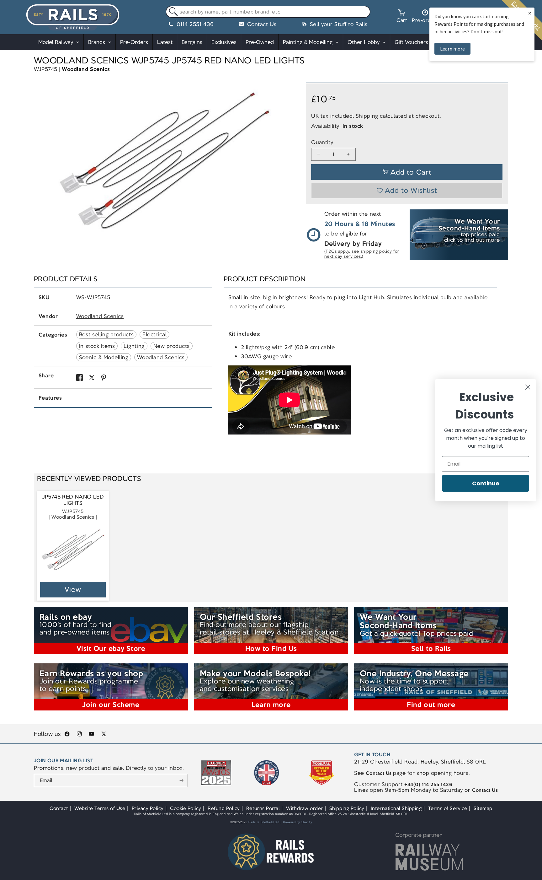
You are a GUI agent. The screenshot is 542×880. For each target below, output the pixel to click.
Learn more (452, 49)
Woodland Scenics (86, 69)
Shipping (367, 116)
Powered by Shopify (297, 822)
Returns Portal (263, 808)
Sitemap (483, 808)
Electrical (154, 334)
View (73, 589)
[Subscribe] (181, 780)
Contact (59, 808)
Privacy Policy (148, 808)
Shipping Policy (346, 808)
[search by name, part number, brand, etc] (172, 12)
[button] (401, 17)
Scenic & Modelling (104, 357)
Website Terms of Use (99, 808)
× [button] (529, 13)
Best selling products (106, 334)
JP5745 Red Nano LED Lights (73, 500)
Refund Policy (224, 808)
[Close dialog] (527, 386)
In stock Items (97, 346)
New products (171, 346)
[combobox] (268, 12)
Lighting (134, 346)
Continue (485, 483)
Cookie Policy (185, 808)
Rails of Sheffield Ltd (263, 822)
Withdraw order (304, 808)
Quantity (322, 142)
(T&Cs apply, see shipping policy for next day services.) (361, 254)
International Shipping (396, 808)
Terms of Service (447, 808)
